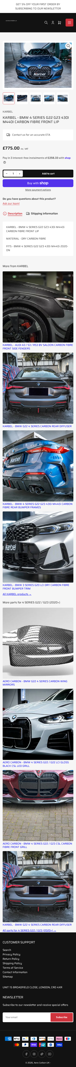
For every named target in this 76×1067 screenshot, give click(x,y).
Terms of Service (13, 968)
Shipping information (44, 213)
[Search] (46, 22)
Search (7, 950)
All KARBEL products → (17, 594)
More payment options (38, 190)
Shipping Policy (12, 963)
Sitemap (8, 977)
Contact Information (15, 972)
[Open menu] (69, 22)
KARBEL (8, 112)
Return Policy (11, 959)
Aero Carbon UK (41, 1062)
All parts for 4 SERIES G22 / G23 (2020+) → (29, 930)
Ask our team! (11, 203)
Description (15, 213)
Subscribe (61, 1017)
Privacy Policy (11, 954)
